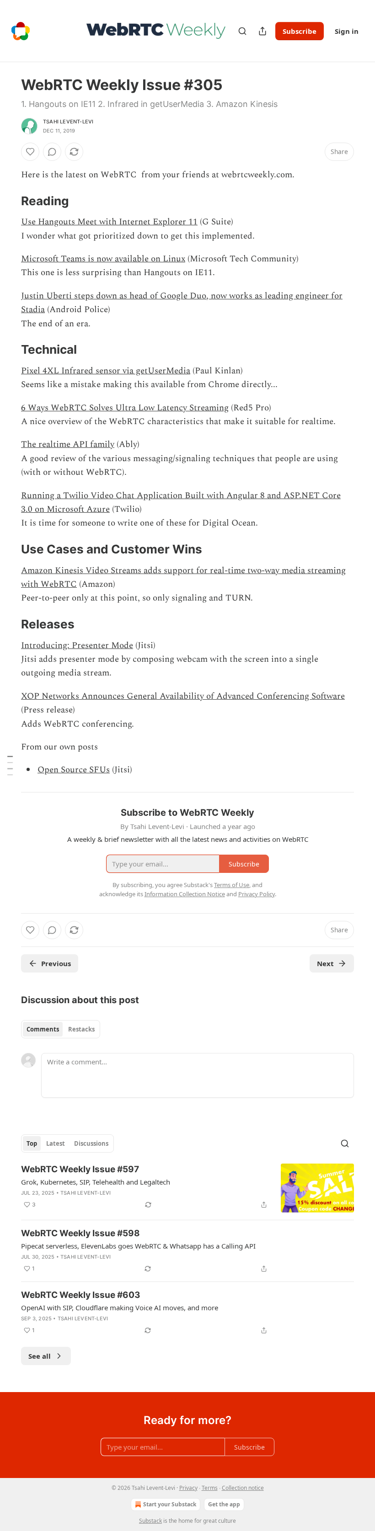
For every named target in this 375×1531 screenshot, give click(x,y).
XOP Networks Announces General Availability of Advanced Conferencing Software (183, 696)
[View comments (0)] (52, 152)
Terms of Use (231, 885)
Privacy (188, 1488)
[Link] (8, 201)
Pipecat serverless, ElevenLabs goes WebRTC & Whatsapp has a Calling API (138, 1245)
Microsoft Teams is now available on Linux (103, 259)
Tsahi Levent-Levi (68, 121)
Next (325, 963)
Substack (150, 1521)
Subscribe (299, 31)
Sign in (347, 31)
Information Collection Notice (185, 894)
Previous (56, 963)
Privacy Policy (256, 894)
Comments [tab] (43, 1029)
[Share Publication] (262, 31)
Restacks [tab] (81, 1029)
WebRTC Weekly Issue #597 (80, 1169)
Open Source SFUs (74, 769)
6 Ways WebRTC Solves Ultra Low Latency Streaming (125, 408)
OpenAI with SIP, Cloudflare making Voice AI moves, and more (119, 1307)
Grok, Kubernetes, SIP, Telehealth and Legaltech (95, 1181)
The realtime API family (67, 444)
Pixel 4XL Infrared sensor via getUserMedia (105, 370)
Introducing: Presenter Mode (77, 645)
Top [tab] (32, 1143)
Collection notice (243, 1488)
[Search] (242, 31)
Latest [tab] (55, 1143)
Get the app (224, 1504)
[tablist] (60, 1029)
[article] (187, 1188)
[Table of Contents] (10, 765)
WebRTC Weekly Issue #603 (80, 1295)
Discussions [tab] (91, 1143)
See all (39, 1356)
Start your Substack (169, 1504)
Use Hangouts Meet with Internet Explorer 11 (109, 222)
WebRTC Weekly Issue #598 (80, 1233)
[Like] (30, 152)
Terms (210, 1488)
